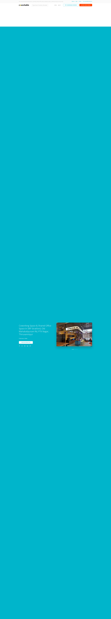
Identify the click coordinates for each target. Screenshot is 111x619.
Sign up (73, 1)
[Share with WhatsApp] (22, 346)
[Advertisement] (55, 17)
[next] (91, 334)
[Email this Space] (24, 346)
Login (76, 1)
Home (55, 5)
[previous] (57, 334)
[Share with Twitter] (30, 346)
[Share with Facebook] (19, 346)
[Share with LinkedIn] (27, 346)
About (59, 5)
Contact (80, 1)
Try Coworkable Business (87, 1)
